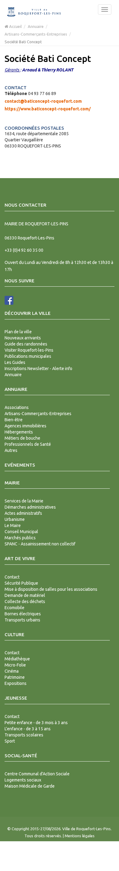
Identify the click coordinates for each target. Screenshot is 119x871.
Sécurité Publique (21, 583)
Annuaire (36, 26)
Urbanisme (15, 519)
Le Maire (13, 525)
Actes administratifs (23, 513)
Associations (17, 407)
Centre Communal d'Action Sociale (37, 773)
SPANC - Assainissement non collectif (40, 543)
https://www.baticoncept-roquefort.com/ (48, 108)
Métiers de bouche (22, 438)
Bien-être (14, 419)
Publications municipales (28, 356)
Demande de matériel (25, 595)
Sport (10, 741)
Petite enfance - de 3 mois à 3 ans (36, 722)
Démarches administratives (30, 507)
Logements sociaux (23, 779)
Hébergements (19, 432)
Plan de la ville (18, 331)
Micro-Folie (15, 665)
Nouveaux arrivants (23, 337)
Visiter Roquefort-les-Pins (29, 350)
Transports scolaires (24, 734)
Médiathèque (17, 658)
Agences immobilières (25, 425)
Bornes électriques (23, 613)
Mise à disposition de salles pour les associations (51, 589)
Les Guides (15, 362)
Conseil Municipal (21, 531)
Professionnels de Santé (28, 444)
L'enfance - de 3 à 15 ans (28, 728)
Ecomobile (14, 607)
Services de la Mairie (24, 501)
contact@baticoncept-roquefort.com (43, 101)
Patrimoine (15, 677)
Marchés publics (20, 537)
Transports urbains (22, 619)
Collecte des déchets (25, 601)
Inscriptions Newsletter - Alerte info (38, 368)
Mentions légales (80, 836)
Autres (11, 450)
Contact (12, 577)
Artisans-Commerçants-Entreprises (36, 34)
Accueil (15, 26)
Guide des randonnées (26, 344)
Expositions (16, 683)
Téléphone (16, 93)
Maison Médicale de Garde (30, 786)
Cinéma (12, 671)
